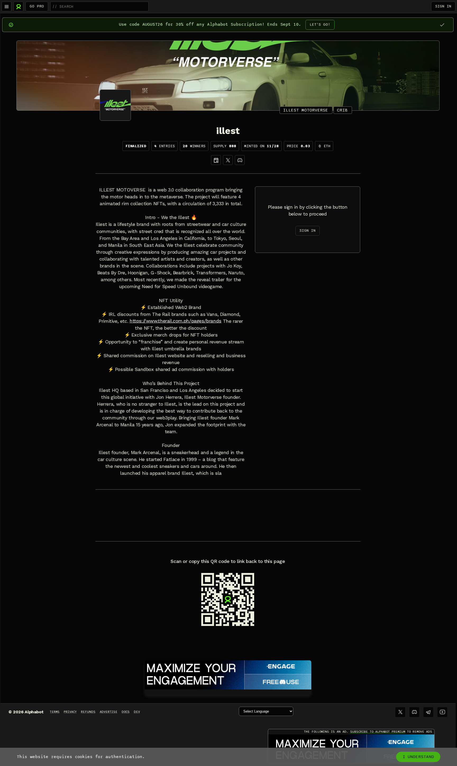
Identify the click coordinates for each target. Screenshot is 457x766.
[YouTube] (442, 712)
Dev (137, 712)
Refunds (88, 712)
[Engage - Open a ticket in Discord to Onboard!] (228, 673)
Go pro (37, 6)
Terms (55, 712)
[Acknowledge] (442, 25)
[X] (228, 160)
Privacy (70, 712)
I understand (418, 756)
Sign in (443, 6)
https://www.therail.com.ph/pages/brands (175, 321)
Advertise (108, 712)
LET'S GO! (320, 24)
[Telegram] (428, 712)
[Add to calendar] (216, 160)
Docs (126, 712)
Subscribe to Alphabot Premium (377, 731)
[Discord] (240, 160)
